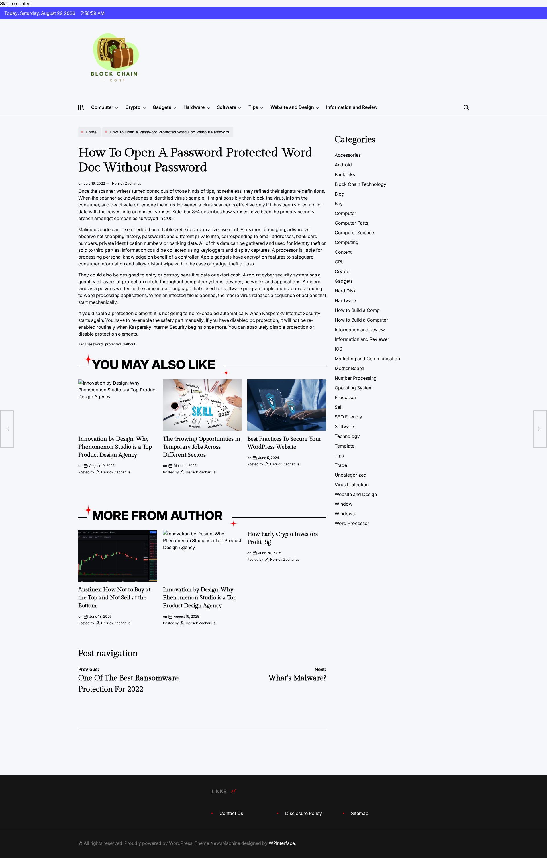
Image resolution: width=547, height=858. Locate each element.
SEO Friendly (348, 417)
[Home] (90, 136)
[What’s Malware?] (540, 429)
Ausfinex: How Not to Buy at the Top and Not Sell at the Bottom (114, 597)
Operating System (354, 388)
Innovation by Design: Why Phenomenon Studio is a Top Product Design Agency (115, 447)
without (129, 344)
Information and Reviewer (362, 339)
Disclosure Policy (303, 813)
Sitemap (359, 813)
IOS (338, 349)
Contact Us (231, 813)
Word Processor (352, 523)
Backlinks (345, 174)
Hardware (194, 107)
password (95, 344)
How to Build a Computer (361, 320)
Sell (338, 407)
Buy (339, 203)
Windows (345, 514)
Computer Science (354, 232)
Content (343, 252)
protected (113, 344)
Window (343, 504)
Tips (253, 107)
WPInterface (282, 843)
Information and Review (351, 107)
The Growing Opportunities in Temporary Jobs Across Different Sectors (201, 447)
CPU (339, 262)
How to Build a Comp (357, 310)
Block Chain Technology (360, 184)
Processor (345, 397)
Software (226, 107)
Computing (346, 242)
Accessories (348, 155)
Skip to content (16, 3)
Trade (341, 465)
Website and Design (292, 107)
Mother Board (349, 368)
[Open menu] (81, 107)
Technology (347, 436)
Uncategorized (350, 475)
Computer (102, 107)
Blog (339, 194)
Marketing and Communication (367, 358)
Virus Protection (352, 484)
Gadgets (162, 107)
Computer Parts (351, 223)
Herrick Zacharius (126, 183)
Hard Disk (345, 291)
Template (344, 446)
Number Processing (356, 378)
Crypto (132, 107)
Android (343, 165)
